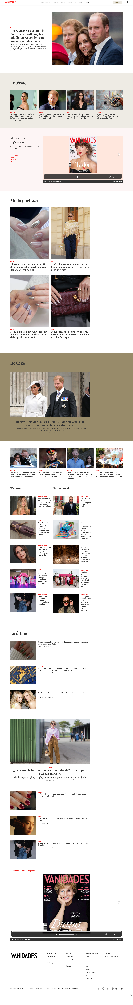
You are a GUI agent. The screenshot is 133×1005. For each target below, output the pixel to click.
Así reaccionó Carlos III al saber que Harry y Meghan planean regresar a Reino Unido (51, 474)
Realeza (56, 2)
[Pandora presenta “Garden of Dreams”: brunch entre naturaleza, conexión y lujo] (66, 578)
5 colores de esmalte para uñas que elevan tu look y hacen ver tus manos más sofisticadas (62, 795)
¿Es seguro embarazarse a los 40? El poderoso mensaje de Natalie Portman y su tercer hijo (86, 603)
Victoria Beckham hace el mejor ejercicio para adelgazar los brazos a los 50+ (44, 551)
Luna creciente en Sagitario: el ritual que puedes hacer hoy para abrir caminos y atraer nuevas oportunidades (62, 669)
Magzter (13, 161)
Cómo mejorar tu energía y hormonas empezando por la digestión (44, 600)
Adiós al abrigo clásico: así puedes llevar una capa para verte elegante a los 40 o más (70, 266)
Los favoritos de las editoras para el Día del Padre (86, 502)
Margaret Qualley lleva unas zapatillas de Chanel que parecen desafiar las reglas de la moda (80, 116)
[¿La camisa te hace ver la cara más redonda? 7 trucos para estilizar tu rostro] (50, 741)
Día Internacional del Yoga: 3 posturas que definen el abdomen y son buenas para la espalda (44, 529)
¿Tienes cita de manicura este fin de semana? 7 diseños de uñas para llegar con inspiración (29, 266)
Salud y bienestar (42, 496)
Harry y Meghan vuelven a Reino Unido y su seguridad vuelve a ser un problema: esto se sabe (50, 423)
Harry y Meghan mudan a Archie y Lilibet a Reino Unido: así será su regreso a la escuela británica (23, 474)
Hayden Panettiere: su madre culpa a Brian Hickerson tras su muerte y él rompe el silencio (61, 694)
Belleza (70, 2)
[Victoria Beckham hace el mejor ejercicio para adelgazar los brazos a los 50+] (23, 554)
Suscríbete (118, 2)
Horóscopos (78, 2)
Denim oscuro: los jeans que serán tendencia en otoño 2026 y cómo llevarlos (63, 844)
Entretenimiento (45, 2)
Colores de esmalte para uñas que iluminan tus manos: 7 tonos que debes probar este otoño (63, 643)
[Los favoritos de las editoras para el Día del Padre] (66, 505)
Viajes (87, 2)
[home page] (11, 2)
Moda (63, 2)
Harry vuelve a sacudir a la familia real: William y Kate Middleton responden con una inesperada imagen (27, 36)
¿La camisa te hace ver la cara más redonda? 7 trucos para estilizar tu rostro (50, 771)
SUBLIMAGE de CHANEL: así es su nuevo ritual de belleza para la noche (62, 820)
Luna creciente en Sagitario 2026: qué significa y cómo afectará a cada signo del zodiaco (108, 116)
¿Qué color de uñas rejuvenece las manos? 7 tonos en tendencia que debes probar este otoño (28, 334)
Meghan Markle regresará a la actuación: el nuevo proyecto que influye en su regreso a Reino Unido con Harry (22, 117)
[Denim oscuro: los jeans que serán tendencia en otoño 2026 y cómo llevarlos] (23, 849)
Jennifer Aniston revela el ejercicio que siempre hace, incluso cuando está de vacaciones (44, 502)
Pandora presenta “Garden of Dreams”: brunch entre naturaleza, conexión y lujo (86, 579)
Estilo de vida (84, 496)
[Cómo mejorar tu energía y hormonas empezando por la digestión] (23, 602)
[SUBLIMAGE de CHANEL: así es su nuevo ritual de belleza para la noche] (23, 825)
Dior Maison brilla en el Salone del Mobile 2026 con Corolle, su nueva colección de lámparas (85, 554)
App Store (14, 155)
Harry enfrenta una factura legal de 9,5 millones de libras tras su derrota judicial (51, 116)
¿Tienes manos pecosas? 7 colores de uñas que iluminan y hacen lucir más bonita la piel (70, 334)
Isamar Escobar (54, 432)
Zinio (12, 157)
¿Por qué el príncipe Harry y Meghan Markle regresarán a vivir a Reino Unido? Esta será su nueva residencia (80, 475)
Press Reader (15, 159)
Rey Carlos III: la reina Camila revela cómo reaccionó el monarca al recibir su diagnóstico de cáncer (109, 474)
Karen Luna (49, 646)
